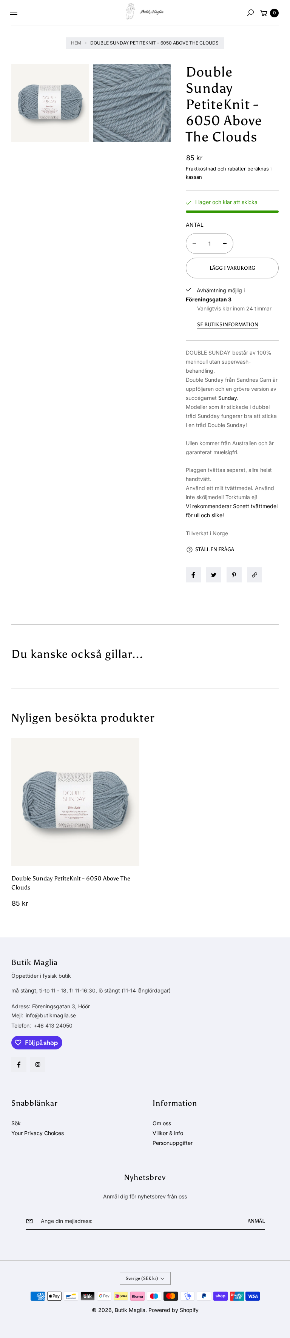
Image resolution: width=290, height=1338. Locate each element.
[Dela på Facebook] (193, 574)
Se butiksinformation (227, 324)
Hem (76, 43)
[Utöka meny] (13, 13)
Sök (16, 1123)
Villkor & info (168, 1133)
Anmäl (256, 1221)
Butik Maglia (130, 1310)
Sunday (227, 398)
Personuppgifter (173, 1143)
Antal (195, 224)
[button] (250, 13)
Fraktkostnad (201, 169)
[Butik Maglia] (145, 11)
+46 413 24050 (53, 1025)
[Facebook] (18, 1064)
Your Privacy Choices (37, 1133)
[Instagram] (37, 1064)
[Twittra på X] (213, 574)
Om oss (162, 1123)
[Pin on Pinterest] (234, 574)
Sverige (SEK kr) (142, 1278)
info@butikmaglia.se (50, 1015)
